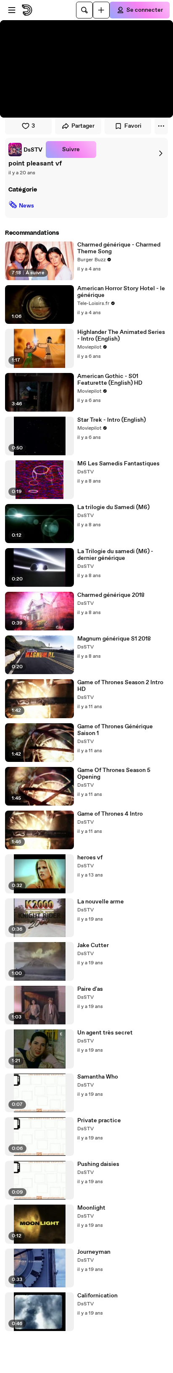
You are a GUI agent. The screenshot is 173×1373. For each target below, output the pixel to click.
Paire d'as (90, 989)
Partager (82, 126)
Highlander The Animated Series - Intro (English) (121, 335)
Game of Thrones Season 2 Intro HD (120, 686)
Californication (97, 1295)
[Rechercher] (84, 10)
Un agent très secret (105, 1032)
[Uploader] (101, 10)
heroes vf (89, 857)
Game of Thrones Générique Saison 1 (115, 730)
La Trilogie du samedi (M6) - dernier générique (115, 555)
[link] (25, 149)
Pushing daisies (98, 1164)
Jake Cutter (93, 945)
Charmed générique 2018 (110, 595)
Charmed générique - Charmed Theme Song (118, 248)
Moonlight (91, 1208)
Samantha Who (97, 1077)
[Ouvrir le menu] (11, 10)
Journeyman (93, 1252)
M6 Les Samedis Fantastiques (118, 463)
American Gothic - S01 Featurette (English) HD (109, 379)
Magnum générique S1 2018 (114, 638)
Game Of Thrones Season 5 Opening (113, 773)
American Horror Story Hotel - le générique (121, 292)
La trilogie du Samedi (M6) (113, 507)
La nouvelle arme (100, 901)
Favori (133, 126)
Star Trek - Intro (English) (111, 420)
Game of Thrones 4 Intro (110, 814)
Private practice (99, 1120)
